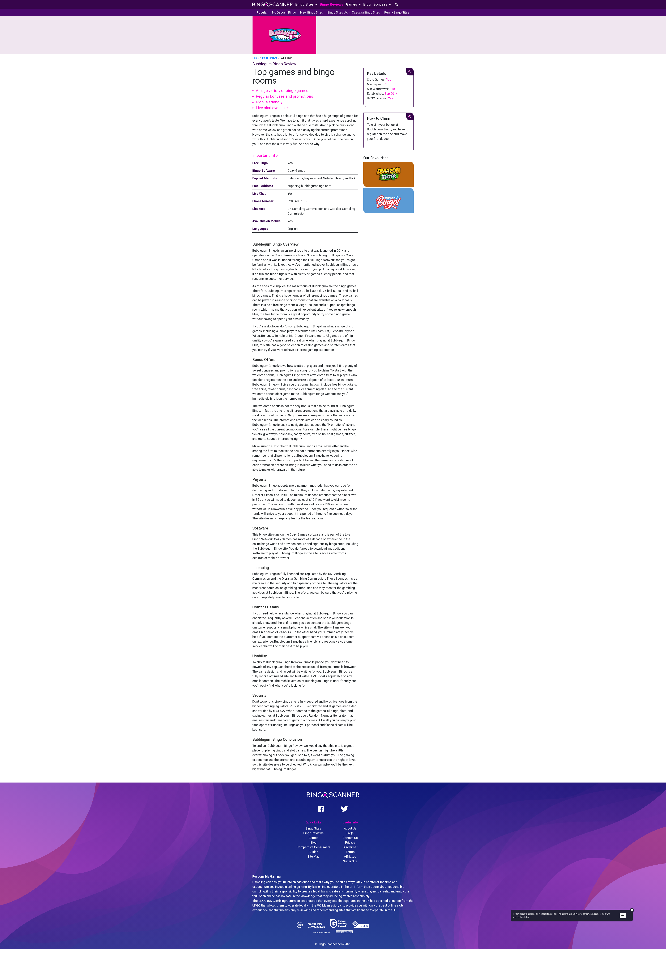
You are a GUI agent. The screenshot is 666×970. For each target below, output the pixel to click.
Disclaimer (350, 847)
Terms (350, 852)
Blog (367, 4)
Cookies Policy (523, 917)
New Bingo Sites (311, 12)
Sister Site (350, 861)
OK (622, 915)
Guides (313, 852)
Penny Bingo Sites (396, 12)
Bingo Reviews (331, 4)
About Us (350, 828)
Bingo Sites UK (337, 12)
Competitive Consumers (313, 847)
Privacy (350, 842)
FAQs (350, 833)
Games (352, 4)
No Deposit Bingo (284, 12)
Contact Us (350, 838)
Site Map (313, 856)
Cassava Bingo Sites (366, 12)
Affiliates (350, 856)
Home (256, 58)
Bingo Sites (304, 4)
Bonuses (380, 4)
